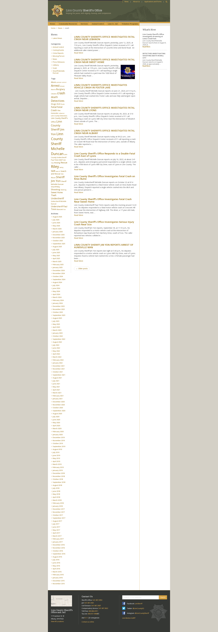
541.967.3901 (89, 603)
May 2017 (56, 530)
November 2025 (59, 237)
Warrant (60, 209)
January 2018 (58, 506)
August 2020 (57, 413)
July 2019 (56, 452)
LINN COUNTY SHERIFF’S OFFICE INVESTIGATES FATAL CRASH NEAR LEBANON (104, 38)
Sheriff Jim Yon (57, 179)
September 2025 (59, 243)
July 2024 (56, 285)
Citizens (54, 94)
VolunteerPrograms (130, 24)
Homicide (54, 113)
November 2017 (59, 512)
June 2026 (56, 222)
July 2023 (56, 321)
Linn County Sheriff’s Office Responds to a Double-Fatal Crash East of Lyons (104, 155)
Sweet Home (57, 192)
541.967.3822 (103, 608)
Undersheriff (57, 198)
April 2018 (56, 497)
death (54, 97)
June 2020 (56, 419)
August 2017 (57, 521)
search (58, 171)
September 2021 (59, 375)
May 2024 (56, 291)
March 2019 (57, 464)
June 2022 (56, 348)
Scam (55, 68)
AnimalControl (98, 24)
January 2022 (58, 363)
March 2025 (57, 261)
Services (84, 24)
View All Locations (57, 621)
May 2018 (56, 494)
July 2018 (56, 488)
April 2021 (56, 390)
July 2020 (56, 416)
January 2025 (58, 267)
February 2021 (58, 396)
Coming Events (58, 50)
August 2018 (57, 485)
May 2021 (56, 387)
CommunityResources (68, 24)
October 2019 (58, 443)
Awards (53, 89)
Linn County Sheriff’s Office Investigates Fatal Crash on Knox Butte (104, 177)
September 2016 (59, 554)
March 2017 (57, 536)
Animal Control (58, 47)
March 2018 (57, 500)
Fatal (54, 107)
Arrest (55, 85)
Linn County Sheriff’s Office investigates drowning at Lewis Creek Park (153, 36)
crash (61, 93)
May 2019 (56, 458)
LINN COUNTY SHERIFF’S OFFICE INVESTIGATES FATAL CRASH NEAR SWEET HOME (104, 61)
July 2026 (56, 220)
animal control (61, 82)
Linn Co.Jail (113, 24)
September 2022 (59, 339)
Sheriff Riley (55, 187)
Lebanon (61, 113)
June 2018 (56, 491)
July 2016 (56, 560)
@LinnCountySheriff (142, 613)
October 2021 (58, 372)
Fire (58, 110)
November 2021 (59, 369)
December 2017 (59, 509)
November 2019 (59, 440)
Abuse (53, 82)
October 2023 (58, 312)
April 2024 (56, 294)
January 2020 (58, 434)
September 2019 (59, 446)
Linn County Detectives (59, 116)
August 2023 (57, 318)
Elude (63, 104)
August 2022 (57, 342)
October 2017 (58, 515)
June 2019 (56, 455)
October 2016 (58, 551)
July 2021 (56, 381)
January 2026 (58, 231)
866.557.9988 (93, 614)
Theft (53, 195)
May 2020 (56, 422)
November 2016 (59, 548)
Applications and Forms (152, 2)
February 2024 (58, 300)
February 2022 (58, 360)
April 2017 (56, 533)
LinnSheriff (138, 604)
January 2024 (58, 303)
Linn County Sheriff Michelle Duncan (58, 143)
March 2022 (57, 357)
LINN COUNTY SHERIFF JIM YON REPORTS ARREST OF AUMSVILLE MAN (103, 246)
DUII (58, 104)
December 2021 (59, 366)
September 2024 (59, 279)
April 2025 (56, 258)
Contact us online (88, 622)
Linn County (84, 10)
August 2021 (57, 378)
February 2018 (58, 503)
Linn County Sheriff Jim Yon (57, 128)
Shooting (55, 189)
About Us (136, 2)
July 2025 (56, 249)
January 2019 (58, 470)
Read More (78, 53)
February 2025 (58, 264)
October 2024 (58, 276)
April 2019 (56, 461)
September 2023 (59, 315)
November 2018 (59, 476)
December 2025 (59, 235)
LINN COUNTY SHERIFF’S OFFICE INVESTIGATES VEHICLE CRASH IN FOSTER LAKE (100, 86)
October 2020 (58, 407)
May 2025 (56, 255)
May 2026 (56, 226)
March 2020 (57, 428)
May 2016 (56, 566)
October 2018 (58, 479)
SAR (53, 170)
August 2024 (57, 282)
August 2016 (57, 557)
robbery (56, 65)
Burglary (60, 89)
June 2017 (56, 527)
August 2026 (57, 217)
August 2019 (57, 449)
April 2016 (56, 569)
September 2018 (59, 482)
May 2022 (56, 351)
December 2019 (59, 437)
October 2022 (58, 336)
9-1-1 (86, 618)
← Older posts (82, 268)
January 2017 (58, 542)
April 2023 (56, 327)
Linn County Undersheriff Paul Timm (59, 157)
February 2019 (58, 467)
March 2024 (57, 297)
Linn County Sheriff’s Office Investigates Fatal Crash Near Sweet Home (103, 200)
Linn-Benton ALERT (128, 618)
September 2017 (59, 518)
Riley (55, 166)
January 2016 (58, 577)
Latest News (57, 38)
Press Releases (59, 62)
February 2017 (58, 539)
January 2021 (58, 398)
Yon (64, 209)
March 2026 (57, 229)
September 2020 (59, 410)
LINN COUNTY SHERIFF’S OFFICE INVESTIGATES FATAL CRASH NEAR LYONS (104, 109)
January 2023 (58, 333)
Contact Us (87, 596)
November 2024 (59, 273)
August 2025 (57, 246)
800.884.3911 (93, 611)
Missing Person (58, 56)
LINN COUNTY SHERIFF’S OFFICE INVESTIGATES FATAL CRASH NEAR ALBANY (104, 132)
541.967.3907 (96, 606)
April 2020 (56, 425)
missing (57, 162)
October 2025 (58, 240)
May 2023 (56, 324)
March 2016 (57, 572)
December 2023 (59, 306)
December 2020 (59, 402)
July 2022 (56, 345)
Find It (162, 597)
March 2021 (57, 393)
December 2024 (59, 270)
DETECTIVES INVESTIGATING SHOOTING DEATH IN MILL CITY (154, 55)
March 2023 (57, 330)
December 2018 (59, 473)
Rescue (64, 162)
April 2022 (56, 354)
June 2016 (56, 563)
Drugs (53, 104)
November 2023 (59, 309)
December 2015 (59, 581)
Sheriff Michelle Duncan (59, 72)
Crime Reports (58, 53)
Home (52, 24)
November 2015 (59, 583)
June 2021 (56, 384)
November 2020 (59, 405)
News (126, 2)
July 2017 (56, 524)
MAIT (61, 160)
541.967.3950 (97, 600)
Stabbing (63, 190)
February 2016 (58, 574)
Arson (62, 86)
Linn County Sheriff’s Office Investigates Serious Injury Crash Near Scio (104, 223)
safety (61, 167)
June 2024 (56, 288)
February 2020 (58, 431)
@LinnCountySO (138, 608)
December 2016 (59, 545)
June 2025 (56, 252)
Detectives (57, 101)
